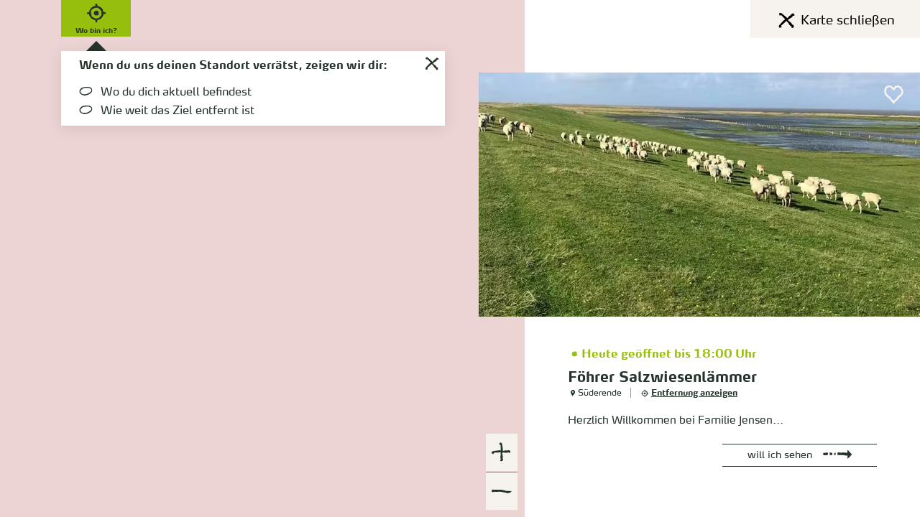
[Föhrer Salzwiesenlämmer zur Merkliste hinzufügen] (894, 95)
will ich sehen (780, 455)
